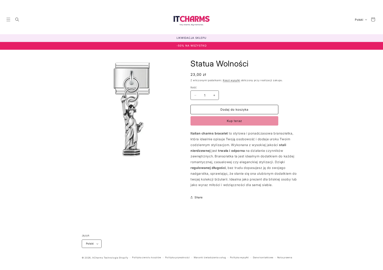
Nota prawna (284, 257)
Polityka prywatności (177, 257)
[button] (8, 19)
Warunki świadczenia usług (210, 257)
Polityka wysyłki (239, 257)
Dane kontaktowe (263, 257)
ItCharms (97, 257)
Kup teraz (234, 121)
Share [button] (198, 197)
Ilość (193, 87)
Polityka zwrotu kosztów (146, 257)
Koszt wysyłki (231, 80)
